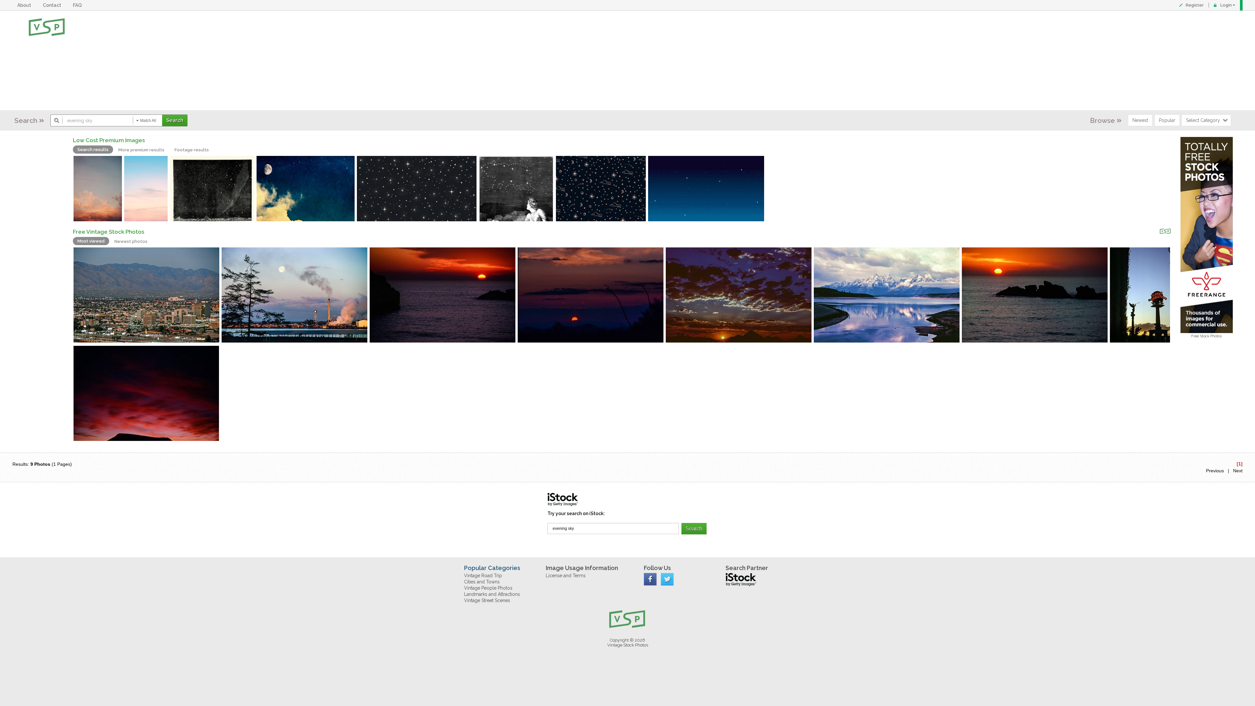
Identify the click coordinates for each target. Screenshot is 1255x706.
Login (1226, 5)
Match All (148, 120)
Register (1195, 5)
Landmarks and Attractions (492, 594)
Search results (93, 149)
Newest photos (130, 241)
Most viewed (91, 241)
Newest (1140, 120)
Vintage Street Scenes (487, 600)
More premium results (141, 149)
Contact (53, 5)
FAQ (78, 5)
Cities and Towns (482, 581)
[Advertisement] (649, 60)
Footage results (192, 149)
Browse (1102, 120)
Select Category (1203, 120)
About (25, 5)
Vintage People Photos (488, 588)
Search (25, 120)
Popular (1167, 120)
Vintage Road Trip (483, 575)
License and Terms (566, 575)
